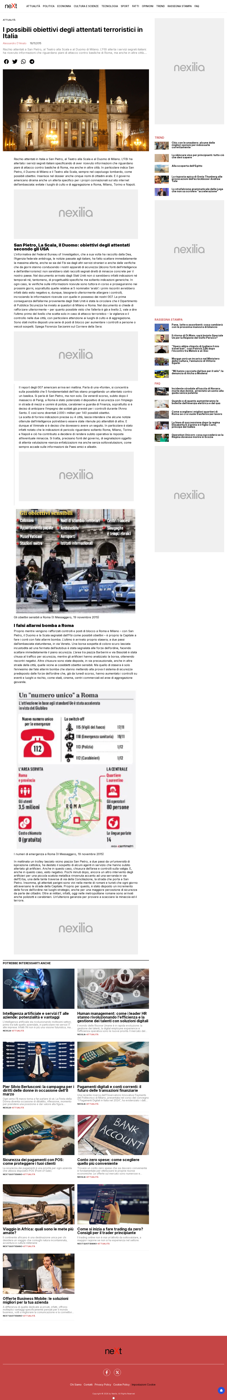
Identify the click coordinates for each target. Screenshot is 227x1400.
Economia (64, 6)
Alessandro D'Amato (14, 43)
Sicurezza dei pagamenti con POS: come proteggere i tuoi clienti (33, 1161)
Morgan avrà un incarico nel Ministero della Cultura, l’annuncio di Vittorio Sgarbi (196, 361)
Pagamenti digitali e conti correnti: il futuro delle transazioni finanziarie (109, 1088)
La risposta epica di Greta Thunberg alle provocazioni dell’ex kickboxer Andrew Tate (197, 179)
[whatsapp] (23, 64)
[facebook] (6, 64)
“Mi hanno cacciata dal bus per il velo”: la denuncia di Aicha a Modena (197, 372)
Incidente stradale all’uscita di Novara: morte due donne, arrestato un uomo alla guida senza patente (198, 390)
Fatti (135, 6)
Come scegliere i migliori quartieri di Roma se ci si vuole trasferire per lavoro (197, 413)
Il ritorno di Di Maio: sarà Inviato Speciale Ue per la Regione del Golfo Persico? (197, 336)
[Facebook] (104, 1370)
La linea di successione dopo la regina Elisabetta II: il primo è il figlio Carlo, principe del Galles (196, 424)
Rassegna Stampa (180, 6)
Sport (125, 6)
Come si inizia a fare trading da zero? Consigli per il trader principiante (110, 1231)
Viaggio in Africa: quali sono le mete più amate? (38, 1231)
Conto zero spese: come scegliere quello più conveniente (108, 1161)
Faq (197, 6)
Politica (48, 6)
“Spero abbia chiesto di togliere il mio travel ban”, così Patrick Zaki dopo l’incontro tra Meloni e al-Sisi (195, 348)
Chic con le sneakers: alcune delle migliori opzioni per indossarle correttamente (193, 145)
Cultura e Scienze (86, 6)
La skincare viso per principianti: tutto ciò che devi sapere (198, 156)
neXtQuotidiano (12, 1174)
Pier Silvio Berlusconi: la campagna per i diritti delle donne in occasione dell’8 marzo (38, 1090)
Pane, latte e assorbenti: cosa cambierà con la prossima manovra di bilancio (197, 326)
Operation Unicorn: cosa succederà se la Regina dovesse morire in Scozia (197, 436)
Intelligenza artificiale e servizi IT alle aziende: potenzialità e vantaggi (36, 1015)
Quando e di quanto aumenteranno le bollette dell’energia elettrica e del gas (196, 402)
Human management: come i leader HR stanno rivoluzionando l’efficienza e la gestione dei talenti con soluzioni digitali (112, 1017)
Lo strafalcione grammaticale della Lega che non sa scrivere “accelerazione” (197, 190)
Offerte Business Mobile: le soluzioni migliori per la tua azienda (35, 1300)
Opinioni (147, 6)
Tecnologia (109, 6)
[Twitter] (115, 1370)
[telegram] (31, 64)
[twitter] (14, 64)
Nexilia (7, 1030)
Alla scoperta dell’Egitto (187, 166)
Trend (160, 6)
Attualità (33, 6)
